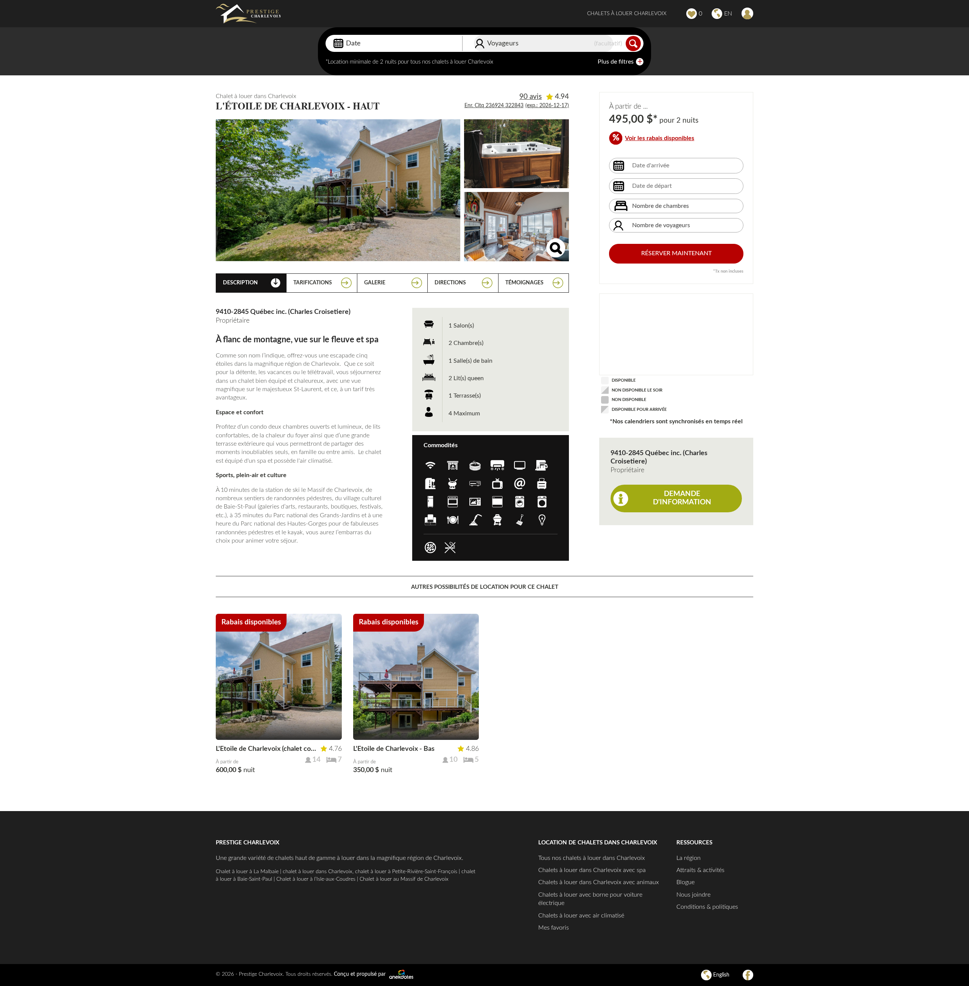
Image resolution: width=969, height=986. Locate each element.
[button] (257, 731)
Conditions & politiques (707, 907)
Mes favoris (553, 928)
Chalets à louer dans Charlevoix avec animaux (598, 882)
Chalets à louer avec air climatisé (581, 916)
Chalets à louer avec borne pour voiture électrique (590, 899)
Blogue (685, 882)
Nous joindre (693, 895)
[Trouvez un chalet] (633, 43)
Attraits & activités (700, 870)
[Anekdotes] (401, 974)
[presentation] (333, 675)
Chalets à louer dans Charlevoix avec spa (592, 870)
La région (688, 858)
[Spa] (516, 154)
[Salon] (516, 226)
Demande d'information (682, 498)
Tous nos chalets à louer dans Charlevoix (591, 858)
